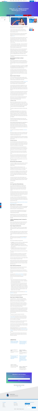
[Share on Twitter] (0, 205)
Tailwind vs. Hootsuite (13, 364)
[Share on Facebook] (0, 203)
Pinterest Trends (26, 81)
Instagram (13, 0)
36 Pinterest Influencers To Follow (14, 350)
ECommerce (21, 0)
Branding (24, 0)
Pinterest (11, 0)
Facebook (16, 0)
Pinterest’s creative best (23, 237)
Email (25, 0)
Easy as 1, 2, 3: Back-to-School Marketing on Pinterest (23, 367)
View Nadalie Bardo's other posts (14, 395)
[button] (35, 1)
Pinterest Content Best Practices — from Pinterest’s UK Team (23, 351)
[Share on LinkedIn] (0, 207)
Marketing (18, 0)
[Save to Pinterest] (0, 206)
